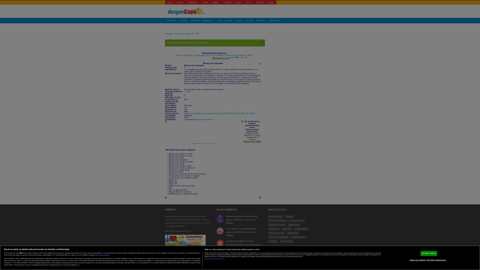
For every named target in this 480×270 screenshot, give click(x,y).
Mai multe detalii (103, 255)
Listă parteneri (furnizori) (214, 259)
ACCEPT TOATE (429, 253)
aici (11, 263)
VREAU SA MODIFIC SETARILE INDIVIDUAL (428, 260)
